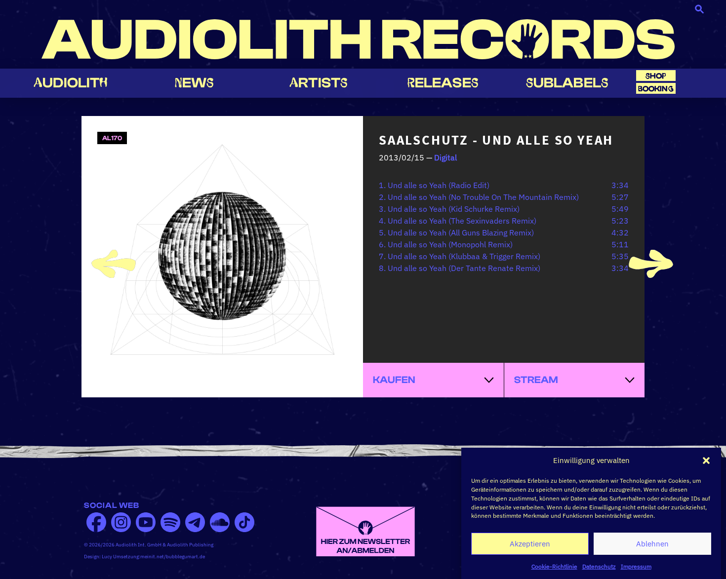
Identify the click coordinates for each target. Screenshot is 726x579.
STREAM (536, 380)
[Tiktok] (244, 522)
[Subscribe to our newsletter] (365, 531)
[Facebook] (96, 522)
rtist (318, 83)
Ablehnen (652, 543)
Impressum (636, 566)
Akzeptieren (530, 543)
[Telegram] (195, 522)
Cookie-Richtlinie (554, 566)
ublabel (567, 83)
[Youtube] (146, 522)
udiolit (71, 83)
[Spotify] (170, 522)
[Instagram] (121, 522)
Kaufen (394, 380)
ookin (656, 88)
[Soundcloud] (220, 522)
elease (443, 83)
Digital (445, 157)
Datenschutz (599, 566)
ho (655, 75)
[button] (706, 460)
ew (194, 83)
